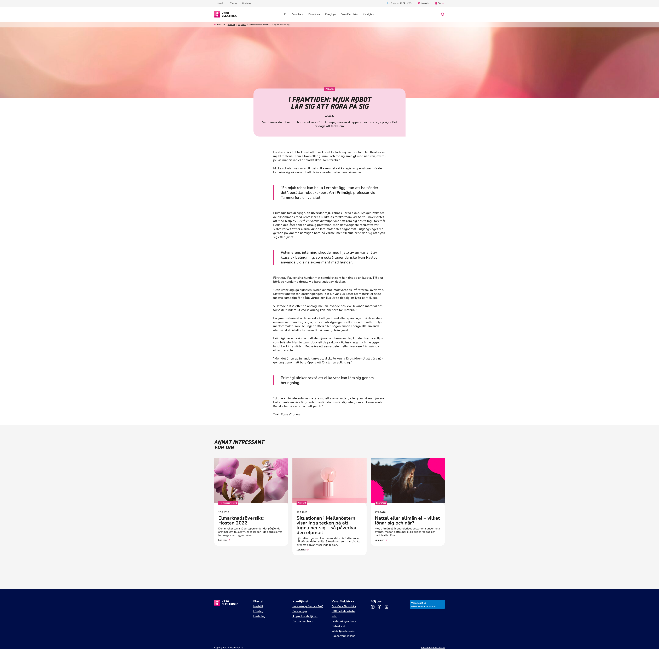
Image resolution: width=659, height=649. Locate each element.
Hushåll (231, 24)
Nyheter (242, 24)
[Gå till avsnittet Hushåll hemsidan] (226, 14)
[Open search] (443, 14)
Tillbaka (221, 24)
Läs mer (222, 540)
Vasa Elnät (417, 603)
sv (439, 3)
